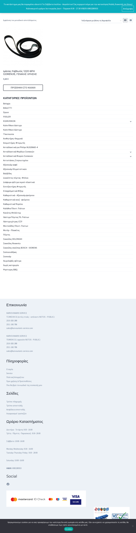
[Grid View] (125, 20)
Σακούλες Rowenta (11, 243)
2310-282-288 (11, 320)
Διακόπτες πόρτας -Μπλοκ (15, 177)
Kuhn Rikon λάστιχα (12, 125)
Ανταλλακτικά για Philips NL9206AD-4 (20, 147)
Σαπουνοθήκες (10, 252)
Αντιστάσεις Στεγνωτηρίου (15, 160)
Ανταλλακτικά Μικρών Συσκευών (18, 156)
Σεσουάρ (7, 256)
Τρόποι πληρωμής (14, 401)
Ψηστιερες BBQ (10, 269)
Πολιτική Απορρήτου (15, 377)
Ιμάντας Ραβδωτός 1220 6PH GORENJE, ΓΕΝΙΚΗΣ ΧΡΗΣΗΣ (20, 73)
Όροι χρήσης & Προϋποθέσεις (19, 381)
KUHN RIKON (9, 121)
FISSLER (7, 116)
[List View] (131, 20)
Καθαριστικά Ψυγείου (13, 204)
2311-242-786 (11, 324)
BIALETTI (7, 108)
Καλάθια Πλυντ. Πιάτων (14, 208)
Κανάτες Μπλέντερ (12, 212)
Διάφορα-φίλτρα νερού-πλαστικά (19, 182)
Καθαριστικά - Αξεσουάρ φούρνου (18, 195)
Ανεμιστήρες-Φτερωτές (14, 143)
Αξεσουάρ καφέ (10, 164)
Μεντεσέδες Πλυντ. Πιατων (15, 226)
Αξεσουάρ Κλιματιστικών (15, 169)
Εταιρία (9, 369)
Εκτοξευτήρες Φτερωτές (14, 186)
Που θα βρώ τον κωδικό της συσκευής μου (24, 385)
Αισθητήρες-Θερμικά (13, 138)
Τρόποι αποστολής (14, 405)
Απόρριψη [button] (128, 8)
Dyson (6, 112)
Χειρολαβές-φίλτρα (12, 260)
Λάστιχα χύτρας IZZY (12, 221)
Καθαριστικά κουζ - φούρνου (16, 199)
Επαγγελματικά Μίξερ (13, 191)
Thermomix (8, 134)
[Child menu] (130, 121)
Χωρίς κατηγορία (11, 265)
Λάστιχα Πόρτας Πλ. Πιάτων (16, 217)
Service (9, 373)
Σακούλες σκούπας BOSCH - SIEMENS (20, 247)
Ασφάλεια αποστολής (15, 409)
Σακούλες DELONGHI (12, 239)
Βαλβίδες (7, 173)
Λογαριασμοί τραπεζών (16, 413)
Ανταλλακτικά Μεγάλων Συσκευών (18, 151)
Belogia (6, 103)
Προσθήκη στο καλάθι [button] (23, 87)
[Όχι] (132, 526)
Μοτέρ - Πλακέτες (11, 230)
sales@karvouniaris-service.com (19, 328)
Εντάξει (68, 529)
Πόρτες (6, 234)
